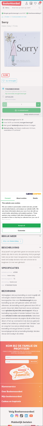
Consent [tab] (8, 198)
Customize (21, 230)
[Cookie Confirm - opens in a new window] (33, 194)
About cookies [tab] (21, 198)
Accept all (21, 225)
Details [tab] (35, 198)
